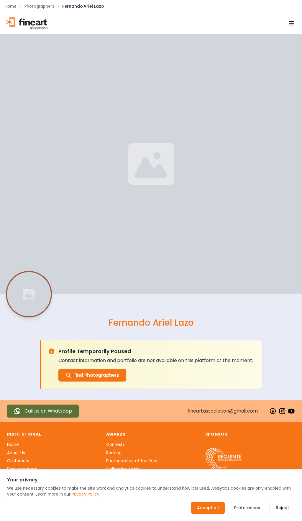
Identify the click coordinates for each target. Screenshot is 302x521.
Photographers (39, 6)
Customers (18, 461)
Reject (282, 508)
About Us (16, 453)
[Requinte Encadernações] (223, 460)
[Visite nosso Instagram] (282, 411)
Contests (115, 444)
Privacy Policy (85, 494)
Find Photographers (96, 375)
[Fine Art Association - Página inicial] (26, 23)
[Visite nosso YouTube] (291, 411)
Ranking (114, 453)
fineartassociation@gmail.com (223, 411)
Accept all (208, 508)
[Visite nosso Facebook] (272, 411)
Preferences (247, 508)
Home (11, 6)
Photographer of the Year (132, 461)
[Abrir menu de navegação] (291, 23)
